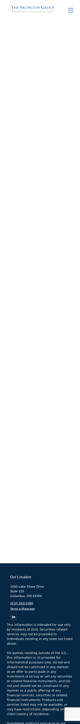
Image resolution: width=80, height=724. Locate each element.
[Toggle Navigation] (70, 10)
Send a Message (22, 608)
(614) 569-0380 (21, 603)
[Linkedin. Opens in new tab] (13, 616)
